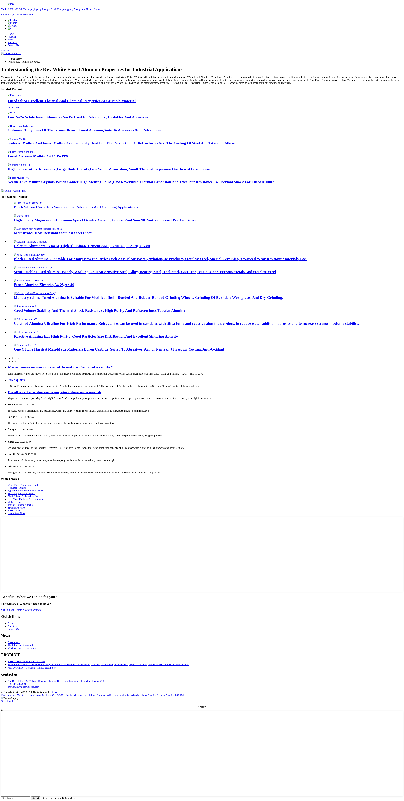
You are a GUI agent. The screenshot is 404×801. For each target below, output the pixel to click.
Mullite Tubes (14, 502)
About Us (12, 42)
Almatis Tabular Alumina (143, 695)
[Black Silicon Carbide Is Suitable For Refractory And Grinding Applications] (28, 203)
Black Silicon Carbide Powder (23, 496)
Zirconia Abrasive (16, 507)
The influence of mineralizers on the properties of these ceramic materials (54, 392)
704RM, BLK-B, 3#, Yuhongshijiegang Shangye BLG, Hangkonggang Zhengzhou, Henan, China (50, 9)
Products (12, 36)
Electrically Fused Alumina (21, 493)
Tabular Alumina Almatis (20, 504)
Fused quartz (16, 380)
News (10, 39)
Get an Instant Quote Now (14, 609)
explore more (34, 609)
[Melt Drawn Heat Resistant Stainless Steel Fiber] (38, 228)
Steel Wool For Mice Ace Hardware (25, 499)
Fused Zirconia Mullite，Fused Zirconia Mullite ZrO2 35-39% (32, 695)
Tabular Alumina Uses (76, 695)
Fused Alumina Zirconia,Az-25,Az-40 (44, 285)
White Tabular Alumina (118, 695)
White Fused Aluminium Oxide (23, 485)
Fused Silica (14, 510)
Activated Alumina (17, 487)
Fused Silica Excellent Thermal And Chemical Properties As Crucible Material (72, 101)
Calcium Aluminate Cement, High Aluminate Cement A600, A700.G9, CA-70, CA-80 (82, 246)
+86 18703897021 (17, 684)
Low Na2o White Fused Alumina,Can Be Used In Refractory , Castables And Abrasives (78, 117)
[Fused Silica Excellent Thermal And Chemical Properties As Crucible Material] (17, 95)
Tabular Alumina (97, 695)
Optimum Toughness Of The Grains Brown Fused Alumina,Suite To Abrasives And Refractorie (84, 130)
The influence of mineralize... (22, 645)
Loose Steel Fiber (16, 513)
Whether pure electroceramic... (23, 648)
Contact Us (13, 45)
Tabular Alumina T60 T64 (170, 695)
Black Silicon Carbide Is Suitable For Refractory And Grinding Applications (76, 207)
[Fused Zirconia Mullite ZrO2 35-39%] (23, 152)
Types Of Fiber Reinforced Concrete (26, 490)
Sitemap (54, 692)
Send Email (7, 701)
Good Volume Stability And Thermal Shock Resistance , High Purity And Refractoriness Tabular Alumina (99, 310)
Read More (13, 107)
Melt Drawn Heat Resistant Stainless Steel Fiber (53, 233)
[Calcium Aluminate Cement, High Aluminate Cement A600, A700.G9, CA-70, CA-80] (31, 241)
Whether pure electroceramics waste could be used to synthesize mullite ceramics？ (60, 367)
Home (11, 34)
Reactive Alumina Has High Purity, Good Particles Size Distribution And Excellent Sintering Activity (96, 336)
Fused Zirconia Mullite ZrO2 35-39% (38, 156)
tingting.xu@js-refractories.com (17, 14)
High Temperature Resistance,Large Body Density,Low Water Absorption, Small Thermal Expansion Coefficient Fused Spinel (110, 169)
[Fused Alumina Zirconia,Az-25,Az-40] (28, 280)
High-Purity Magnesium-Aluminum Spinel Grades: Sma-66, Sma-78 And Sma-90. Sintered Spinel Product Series (105, 220)
